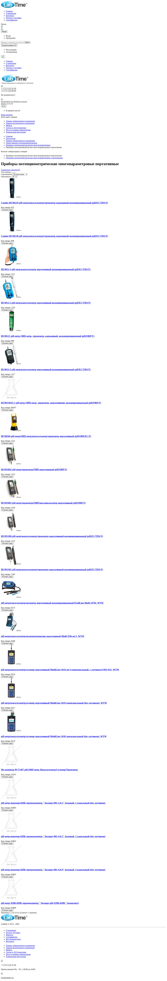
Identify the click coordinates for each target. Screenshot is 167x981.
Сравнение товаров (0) (10, 170)
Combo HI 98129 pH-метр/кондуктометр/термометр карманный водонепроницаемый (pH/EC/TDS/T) (54, 202)
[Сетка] (12, 172)
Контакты (10, 16)
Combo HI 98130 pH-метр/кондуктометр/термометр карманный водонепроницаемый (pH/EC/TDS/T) (54, 236)
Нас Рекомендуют (13, 939)
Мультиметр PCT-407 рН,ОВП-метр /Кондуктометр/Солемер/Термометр (39, 769)
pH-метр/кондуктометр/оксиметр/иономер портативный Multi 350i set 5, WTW (42, 636)
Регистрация (11, 50)
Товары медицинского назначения (20, 123)
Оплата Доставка (13, 933)
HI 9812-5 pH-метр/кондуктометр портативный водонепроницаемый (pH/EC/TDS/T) (46, 302)
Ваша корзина (7, 115)
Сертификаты (11, 20)
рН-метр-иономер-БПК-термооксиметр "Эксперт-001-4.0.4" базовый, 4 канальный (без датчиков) (53, 869)
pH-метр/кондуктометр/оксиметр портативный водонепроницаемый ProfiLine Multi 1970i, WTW (52, 603)
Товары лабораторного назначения (20, 121)
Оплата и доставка (13, 18)
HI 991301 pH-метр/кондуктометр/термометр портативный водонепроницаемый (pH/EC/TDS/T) (52, 569)
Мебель (9, 125)
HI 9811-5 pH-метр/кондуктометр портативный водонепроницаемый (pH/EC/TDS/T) (45, 269)
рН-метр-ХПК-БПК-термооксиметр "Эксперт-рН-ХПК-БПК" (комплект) (40, 903)
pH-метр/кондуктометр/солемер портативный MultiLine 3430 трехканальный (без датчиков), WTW (54, 736)
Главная (9, 11)
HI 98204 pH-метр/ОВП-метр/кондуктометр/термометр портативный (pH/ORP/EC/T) (46, 436)
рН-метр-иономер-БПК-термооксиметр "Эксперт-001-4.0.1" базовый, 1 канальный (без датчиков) (53, 836)
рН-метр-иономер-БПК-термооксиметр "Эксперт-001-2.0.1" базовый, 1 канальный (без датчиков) (53, 803)
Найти (27, 42)
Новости (9, 935)
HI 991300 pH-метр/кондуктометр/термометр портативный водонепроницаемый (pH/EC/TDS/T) (52, 536)
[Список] (15, 172)
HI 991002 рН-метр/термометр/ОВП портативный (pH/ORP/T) (34, 469)
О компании (11, 13)
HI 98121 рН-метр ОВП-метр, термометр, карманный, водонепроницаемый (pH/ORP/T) (47, 336)
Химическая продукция (16, 132)
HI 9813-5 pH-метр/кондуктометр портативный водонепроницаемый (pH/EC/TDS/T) (46, 369)
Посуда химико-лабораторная (18, 130)
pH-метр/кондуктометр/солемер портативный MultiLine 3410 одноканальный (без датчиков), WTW (54, 703)
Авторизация (11, 52)
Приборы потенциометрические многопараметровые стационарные (34, 158)
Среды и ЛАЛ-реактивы (16, 128)
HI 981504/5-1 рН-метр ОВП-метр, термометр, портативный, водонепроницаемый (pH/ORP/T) (51, 403)
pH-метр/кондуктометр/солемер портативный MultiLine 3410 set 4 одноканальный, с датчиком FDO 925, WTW (60, 669)
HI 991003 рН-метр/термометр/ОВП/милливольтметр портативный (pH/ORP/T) (43, 503)
